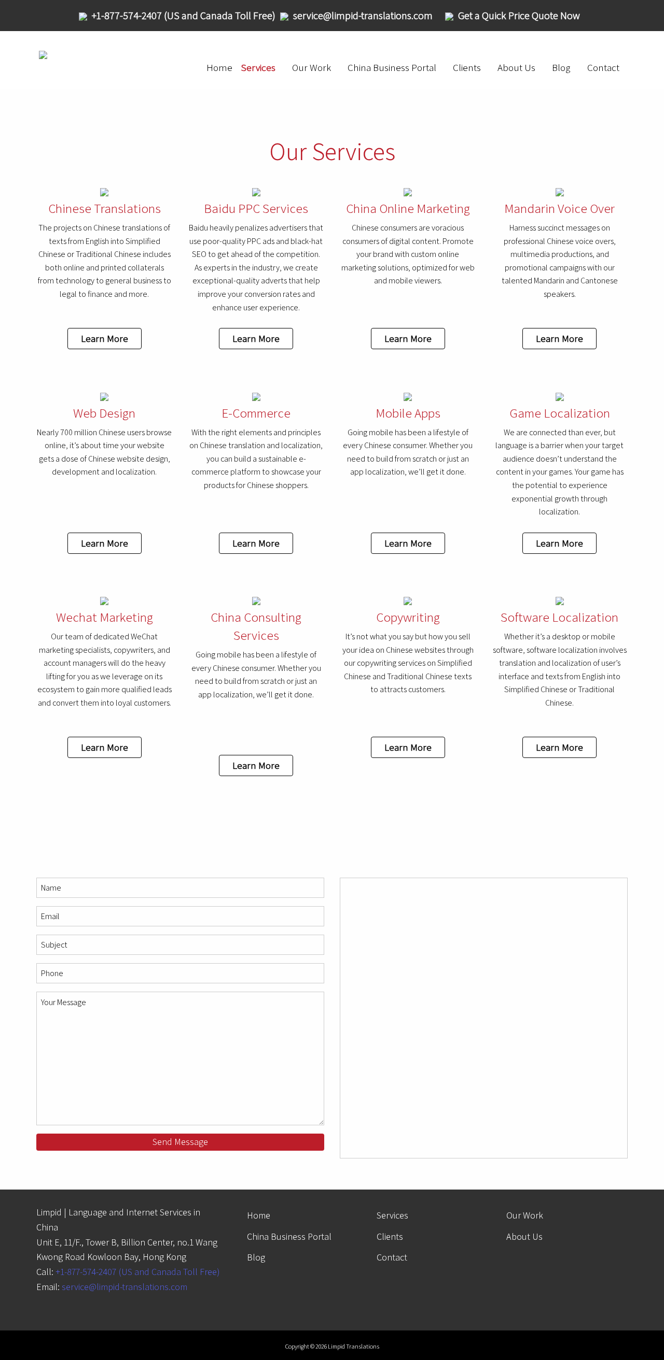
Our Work (311, 67)
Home (219, 67)
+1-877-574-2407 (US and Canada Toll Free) (138, 1272)
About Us (516, 67)
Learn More (104, 338)
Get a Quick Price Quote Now (519, 15)
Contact (603, 67)
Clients (467, 67)
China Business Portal (392, 67)
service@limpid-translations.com (124, 1287)
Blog (561, 67)
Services (258, 67)
